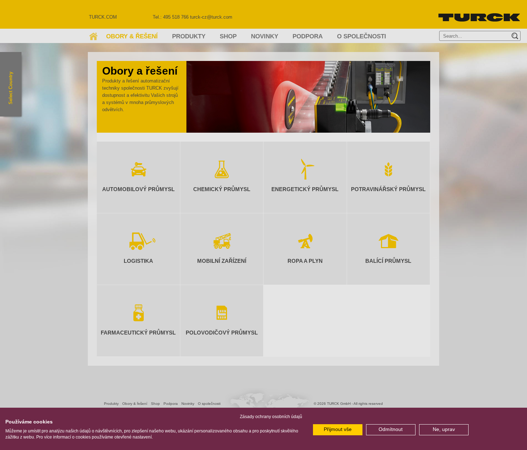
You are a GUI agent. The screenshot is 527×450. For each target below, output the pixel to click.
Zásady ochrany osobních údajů (271, 416)
